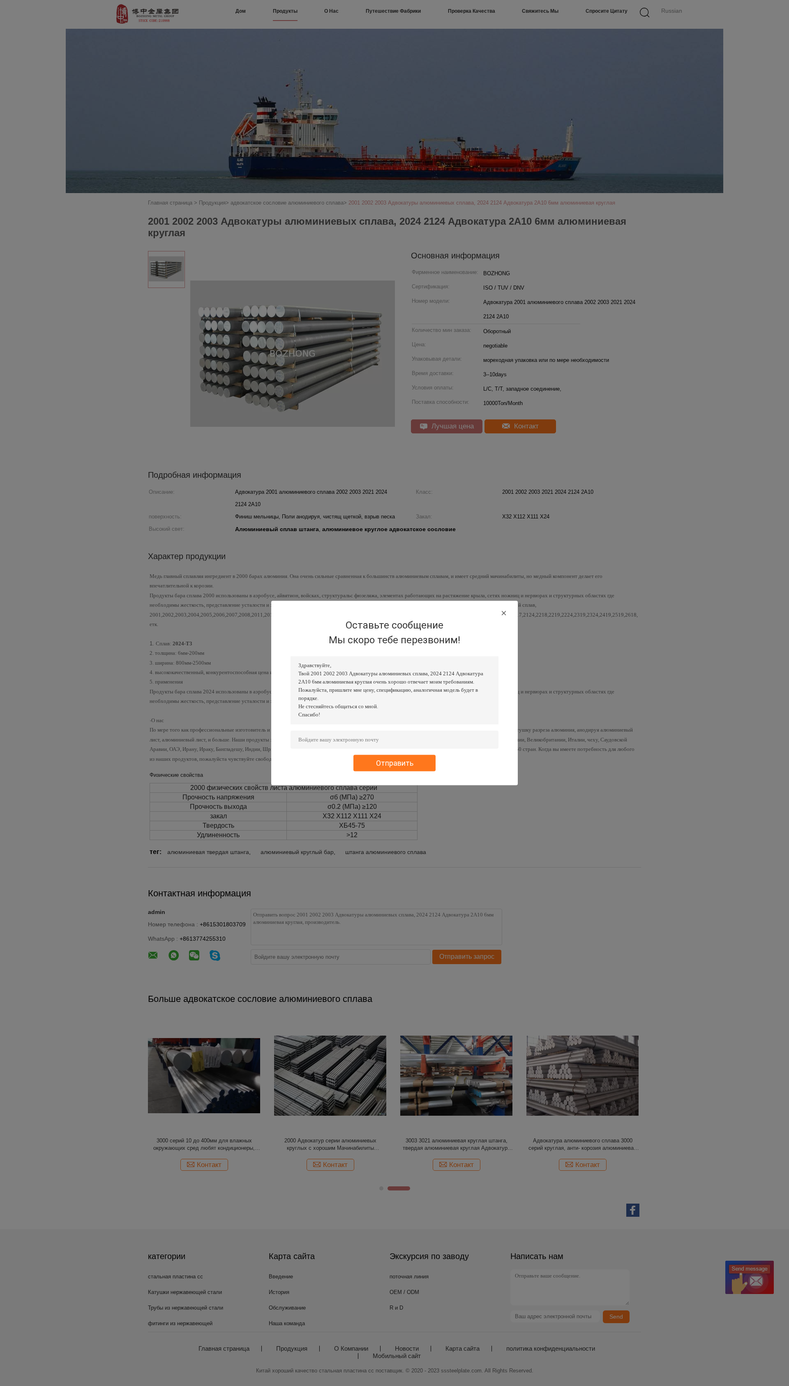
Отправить (394, 763)
